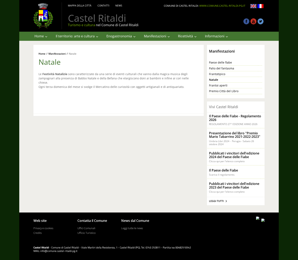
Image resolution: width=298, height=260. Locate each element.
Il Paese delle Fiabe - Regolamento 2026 (235, 118)
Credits (37, 233)
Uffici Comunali (86, 228)
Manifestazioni (155, 36)
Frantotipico (217, 74)
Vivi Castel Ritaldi (223, 106)
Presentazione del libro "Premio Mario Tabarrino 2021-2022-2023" (234, 135)
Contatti (103, 5)
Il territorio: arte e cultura (75, 36)
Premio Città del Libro (223, 91)
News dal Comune (135, 221)
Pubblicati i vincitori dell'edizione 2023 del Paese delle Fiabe (234, 185)
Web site (40, 221)
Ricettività (185, 36)
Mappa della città (79, 5)
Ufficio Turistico (86, 233)
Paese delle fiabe (220, 62)
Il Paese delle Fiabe (223, 170)
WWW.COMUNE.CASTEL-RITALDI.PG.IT (222, 6)
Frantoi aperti (218, 85)
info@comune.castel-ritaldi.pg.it (58, 251)
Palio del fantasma (221, 68)
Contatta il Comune (92, 221)
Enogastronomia (119, 36)
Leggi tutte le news (132, 228)
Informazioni (214, 36)
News (118, 5)
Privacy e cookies (43, 228)
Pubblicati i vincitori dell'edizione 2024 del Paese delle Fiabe (234, 155)
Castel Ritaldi (97, 18)
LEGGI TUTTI (216, 201)
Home (39, 36)
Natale (72, 53)
